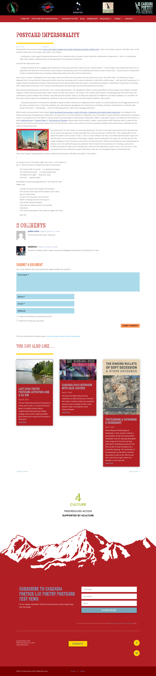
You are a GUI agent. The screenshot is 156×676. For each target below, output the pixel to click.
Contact (129, 19)
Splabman (32, 246)
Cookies (82, 671)
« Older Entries (22, 471)
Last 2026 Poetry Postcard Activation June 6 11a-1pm (34, 392)
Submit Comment (130, 326)
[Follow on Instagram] (137, 653)
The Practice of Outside (58, 120)
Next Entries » (134, 471)
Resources (105, 19)
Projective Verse (27, 120)
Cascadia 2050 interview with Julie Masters (77, 386)
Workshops (92, 19)
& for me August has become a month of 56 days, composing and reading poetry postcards (85, 112)
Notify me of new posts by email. (31, 321)
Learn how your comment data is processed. (64, 336)
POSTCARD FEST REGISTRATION (44, 19)
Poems (117, 19)
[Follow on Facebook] (137, 643)
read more (22, 422)
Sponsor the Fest (70, 19)
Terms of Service (127, 623)
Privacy (73, 671)
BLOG (82, 19)
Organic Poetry (40, 120)
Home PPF (25, 19)
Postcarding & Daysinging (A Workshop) (121, 421)
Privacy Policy (114, 623)
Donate (78, 643)
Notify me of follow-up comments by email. (35, 316)
